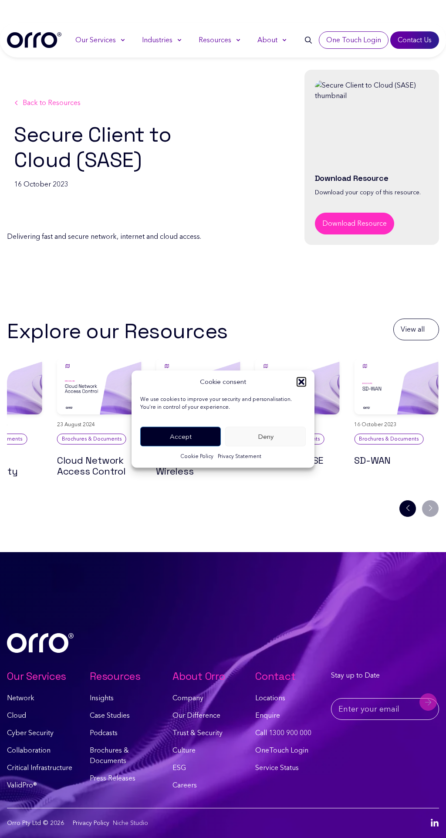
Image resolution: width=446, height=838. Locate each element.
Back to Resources (52, 102)
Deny (266, 437)
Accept (181, 437)
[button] (301, 381)
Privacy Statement (239, 456)
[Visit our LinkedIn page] (434, 823)
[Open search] (308, 40)
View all (413, 329)
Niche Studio (130, 823)
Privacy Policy (91, 823)
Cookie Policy (196, 456)
